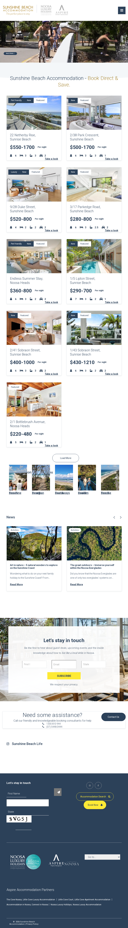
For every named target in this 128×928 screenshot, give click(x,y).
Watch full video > (10, 53)
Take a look (51, 158)
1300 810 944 (53, 723)
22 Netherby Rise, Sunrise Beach (23, 137)
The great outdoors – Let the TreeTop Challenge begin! (31, 566)
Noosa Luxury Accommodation (87, 904)
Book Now (93, 805)
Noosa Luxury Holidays (61, 904)
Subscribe (64, 676)
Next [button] (120, 517)
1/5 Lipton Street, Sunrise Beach (82, 281)
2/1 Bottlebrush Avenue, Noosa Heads (27, 424)
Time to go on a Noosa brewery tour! (90, 565)
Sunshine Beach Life (27, 744)
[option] (34, 562)
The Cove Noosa (14, 899)
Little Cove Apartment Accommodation (92, 899)
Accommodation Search (93, 796)
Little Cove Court (65, 899)
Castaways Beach (62, 493)
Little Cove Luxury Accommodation (39, 899)
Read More (16, 584)
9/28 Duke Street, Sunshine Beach (23, 209)
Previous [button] (114, 517)
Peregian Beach (38, 493)
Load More (65, 458)
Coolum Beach (83, 493)
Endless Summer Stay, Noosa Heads (26, 281)
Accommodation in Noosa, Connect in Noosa (27, 904)
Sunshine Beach (15, 493)
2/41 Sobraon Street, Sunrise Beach (25, 352)
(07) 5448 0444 (54, 726)
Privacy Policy (32, 924)
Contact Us (113, 717)
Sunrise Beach (106, 493)
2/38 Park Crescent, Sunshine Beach (84, 137)
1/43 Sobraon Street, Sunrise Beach (85, 352)
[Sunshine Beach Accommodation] (18, 10)
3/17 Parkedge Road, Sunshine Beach (85, 209)
